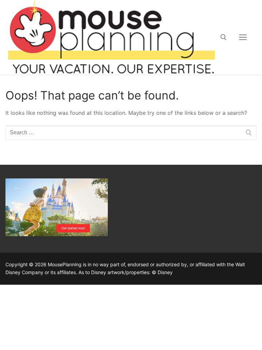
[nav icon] (243, 37)
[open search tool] (223, 37)
